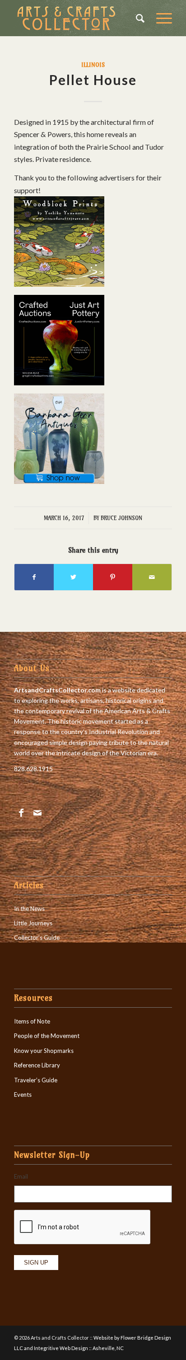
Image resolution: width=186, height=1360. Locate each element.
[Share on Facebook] (34, 577)
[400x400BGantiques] (59, 481)
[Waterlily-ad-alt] (59, 284)
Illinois (93, 65)
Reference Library (37, 1065)
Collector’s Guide (37, 937)
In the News (29, 908)
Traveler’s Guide (35, 1080)
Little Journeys (33, 923)
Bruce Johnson (121, 517)
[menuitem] (137, 18)
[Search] (137, 18)
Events (23, 1094)
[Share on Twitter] (73, 577)
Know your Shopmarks (44, 1050)
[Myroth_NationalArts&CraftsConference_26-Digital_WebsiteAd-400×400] (59, 382)
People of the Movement (46, 1035)
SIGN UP (36, 1262)
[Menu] (159, 18)
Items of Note (32, 1021)
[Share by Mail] (152, 577)
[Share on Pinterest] (112, 577)
